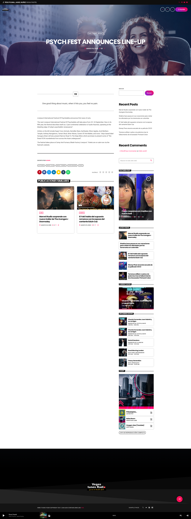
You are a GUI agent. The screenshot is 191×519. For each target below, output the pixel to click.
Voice (81, 165)
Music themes (61, 165)
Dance (124, 297)
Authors (41, 165)
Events (82, 213)
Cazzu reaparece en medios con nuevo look (137, 212)
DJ (123, 207)
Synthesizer (72, 165)
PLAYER (181, 9)
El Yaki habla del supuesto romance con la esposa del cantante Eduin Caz (91, 219)
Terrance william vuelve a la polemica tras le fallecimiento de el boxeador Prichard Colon (139, 276)
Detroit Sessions (133, 340)
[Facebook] (187, 2)
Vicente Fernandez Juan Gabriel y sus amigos (137, 302)
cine (41, 213)
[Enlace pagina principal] (5, 9)
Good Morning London (136, 350)
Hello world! (143, 151)
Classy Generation (134, 361)
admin (48, 160)
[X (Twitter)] (179, 2)
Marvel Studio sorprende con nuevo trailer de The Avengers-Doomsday (54, 219)
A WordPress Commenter (128, 151)
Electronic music (95, 33)
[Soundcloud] (182, 2)
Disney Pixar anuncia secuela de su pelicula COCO (135, 128)
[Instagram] (184, 2)
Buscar (121, 89)
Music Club (50, 165)
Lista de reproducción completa (132, 433)
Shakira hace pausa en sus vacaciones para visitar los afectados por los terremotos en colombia (135, 245)
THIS (82, 508)
